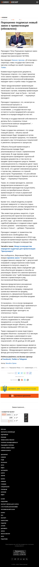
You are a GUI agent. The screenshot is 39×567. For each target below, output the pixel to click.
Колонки (3, 492)
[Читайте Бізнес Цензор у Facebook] (12, 559)
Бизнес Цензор (18, 60)
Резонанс (4, 462)
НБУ (2, 515)
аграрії (3, 525)
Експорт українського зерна (10, 504)
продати (4, 414)
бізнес (3, 512)
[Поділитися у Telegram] (22, 373)
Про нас (3, 429)
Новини (4, 17)
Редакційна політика (7, 445)
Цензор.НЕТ (4, 454)
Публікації (4, 489)
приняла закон (13, 258)
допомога (4, 528)
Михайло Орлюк (11, 363)
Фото (2, 465)
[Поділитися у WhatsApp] (24, 373)
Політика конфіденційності (9, 442)
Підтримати (4, 434)
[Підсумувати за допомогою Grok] (28, 379)
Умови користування (7, 440)
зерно (3, 531)
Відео (2, 467)
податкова (4, 539)
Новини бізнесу (6, 450)
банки (3, 499)
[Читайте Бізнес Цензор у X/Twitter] (15, 559)
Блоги (3, 473)
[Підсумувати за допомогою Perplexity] (25, 379)
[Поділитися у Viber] (27, 373)
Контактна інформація (8, 432)
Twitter (3, 67)
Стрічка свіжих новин (8, 447)
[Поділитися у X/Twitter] (19, 373)
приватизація (31, 367)
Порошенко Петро (16, 367)
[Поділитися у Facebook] (16, 373)
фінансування (5, 533)
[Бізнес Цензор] (9, 2)
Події (2, 459)
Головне (3, 484)
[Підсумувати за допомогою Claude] (22, 379)
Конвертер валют (8, 412)
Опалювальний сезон (8, 509)
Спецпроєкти (5, 486)
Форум (3, 475)
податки (3, 523)
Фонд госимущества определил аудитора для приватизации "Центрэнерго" (18, 248)
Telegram (23, 359)
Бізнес (3, 479)
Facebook (6, 359)
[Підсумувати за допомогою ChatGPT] (19, 379)
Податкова (4, 501)
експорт (3, 518)
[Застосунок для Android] (21, 559)
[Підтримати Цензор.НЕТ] (19, 396)
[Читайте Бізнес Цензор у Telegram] (18, 559)
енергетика (4, 520)
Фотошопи (4, 470)
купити (9, 414)
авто (2, 536)
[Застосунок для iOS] (24, 559)
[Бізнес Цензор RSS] (27, 559)
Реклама (3, 437)
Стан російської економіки (9, 506)
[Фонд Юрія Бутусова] (19, 388)
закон (5, 367)
